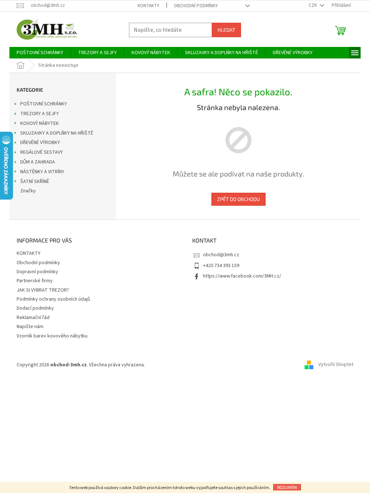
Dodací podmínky (35, 308)
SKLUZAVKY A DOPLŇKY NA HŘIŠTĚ (56, 133)
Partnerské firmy (35, 280)
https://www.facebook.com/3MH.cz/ (242, 276)
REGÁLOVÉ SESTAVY (41, 152)
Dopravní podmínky (37, 271)
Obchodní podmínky (196, 6)
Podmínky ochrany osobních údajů (53, 299)
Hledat (226, 30)
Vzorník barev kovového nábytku (52, 336)
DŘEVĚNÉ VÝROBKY (40, 142)
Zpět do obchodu (238, 199)
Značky (28, 191)
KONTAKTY (148, 6)
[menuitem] (39, 52)
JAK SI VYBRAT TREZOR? (43, 290)
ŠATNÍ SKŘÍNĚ (34, 181)
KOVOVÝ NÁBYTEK (39, 123)
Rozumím (287, 487)
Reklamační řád (33, 317)
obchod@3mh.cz (221, 254)
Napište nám (30, 326)
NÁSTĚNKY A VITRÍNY (42, 171)
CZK (313, 5)
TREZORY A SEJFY (39, 113)
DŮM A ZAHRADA (37, 162)
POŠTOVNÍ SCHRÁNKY (43, 104)
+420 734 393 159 (221, 265)
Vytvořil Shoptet (335, 364)
